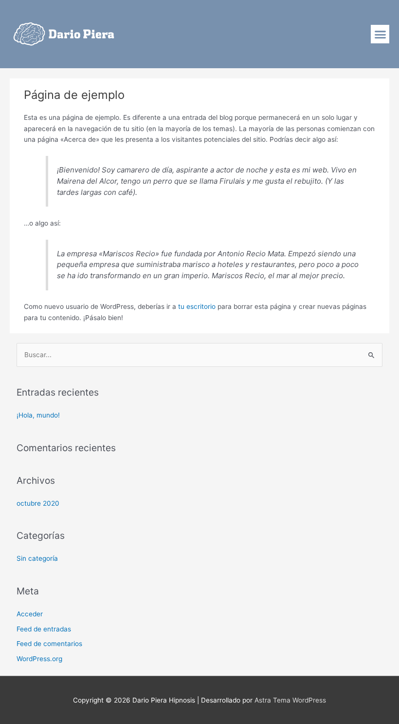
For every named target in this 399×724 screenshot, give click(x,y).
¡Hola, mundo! (38, 415)
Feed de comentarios (49, 644)
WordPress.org (39, 659)
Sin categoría (37, 558)
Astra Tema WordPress (290, 700)
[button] (380, 34)
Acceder (30, 614)
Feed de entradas (44, 629)
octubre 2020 (38, 503)
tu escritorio (197, 306)
